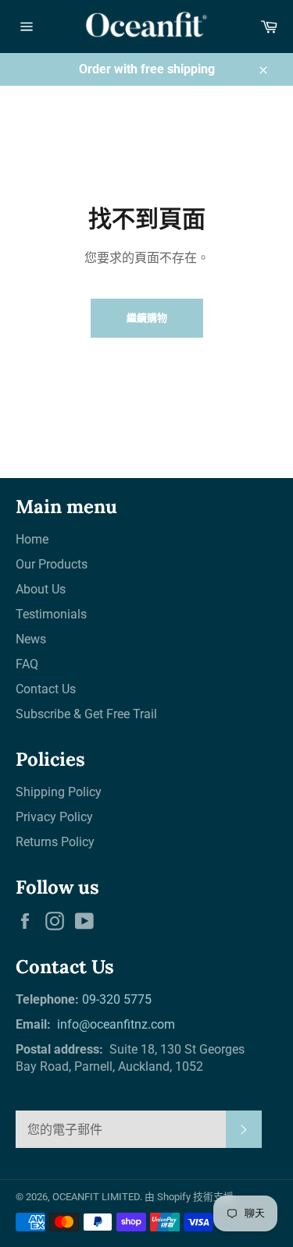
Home (32, 539)
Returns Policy (55, 841)
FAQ (27, 664)
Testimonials (51, 614)
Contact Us (46, 689)
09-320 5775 (117, 999)
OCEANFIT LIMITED (96, 1197)
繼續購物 (147, 318)
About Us (41, 589)
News (31, 639)
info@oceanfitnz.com (114, 1024)
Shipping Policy (59, 792)
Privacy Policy (54, 816)
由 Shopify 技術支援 (189, 1197)
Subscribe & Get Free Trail (86, 714)
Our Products (52, 564)
